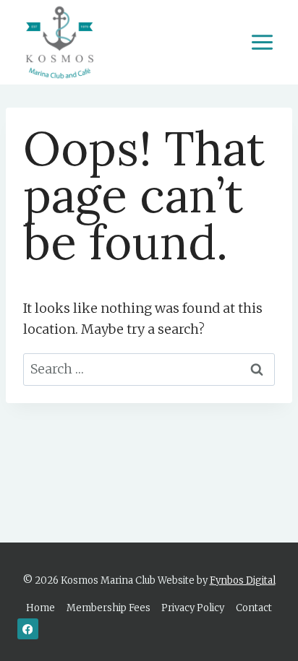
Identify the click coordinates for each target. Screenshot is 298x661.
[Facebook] (27, 628)
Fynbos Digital (243, 580)
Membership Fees (108, 608)
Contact (254, 608)
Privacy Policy (192, 608)
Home (40, 608)
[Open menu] (262, 42)
